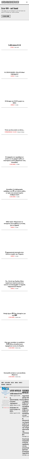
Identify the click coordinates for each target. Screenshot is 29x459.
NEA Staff (17, 47)
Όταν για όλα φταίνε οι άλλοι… (14, 130)
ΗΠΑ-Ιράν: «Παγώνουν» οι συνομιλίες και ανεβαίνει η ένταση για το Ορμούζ (14, 223)
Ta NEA (12, 47)
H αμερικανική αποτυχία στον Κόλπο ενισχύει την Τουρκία (14, 253)
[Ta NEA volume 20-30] (14, 34)
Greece (12, 76)
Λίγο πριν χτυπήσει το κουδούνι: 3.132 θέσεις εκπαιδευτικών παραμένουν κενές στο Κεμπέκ (14, 344)
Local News (12, 164)
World (12, 104)
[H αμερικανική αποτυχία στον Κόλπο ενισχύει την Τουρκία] (14, 241)
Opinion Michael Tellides (10, 132)
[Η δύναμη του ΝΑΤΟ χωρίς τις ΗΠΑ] (14, 90)
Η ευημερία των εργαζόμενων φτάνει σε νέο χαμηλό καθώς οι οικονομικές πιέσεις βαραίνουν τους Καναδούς (14, 159)
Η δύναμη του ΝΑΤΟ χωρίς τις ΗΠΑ (14, 102)
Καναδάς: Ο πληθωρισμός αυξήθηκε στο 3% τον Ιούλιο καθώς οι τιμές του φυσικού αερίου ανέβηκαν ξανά (14, 191)
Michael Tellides (20, 132)
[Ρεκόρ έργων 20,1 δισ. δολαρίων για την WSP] (14, 302)
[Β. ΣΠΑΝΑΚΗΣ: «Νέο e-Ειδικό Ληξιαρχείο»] (14, 61)
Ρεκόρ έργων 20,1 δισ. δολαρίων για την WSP (15, 314)
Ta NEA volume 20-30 (14, 45)
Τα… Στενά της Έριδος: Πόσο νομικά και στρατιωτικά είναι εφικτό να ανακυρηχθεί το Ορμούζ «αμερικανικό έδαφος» (14, 283)
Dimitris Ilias (18, 317)
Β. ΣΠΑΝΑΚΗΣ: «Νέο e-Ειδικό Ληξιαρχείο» (14, 73)
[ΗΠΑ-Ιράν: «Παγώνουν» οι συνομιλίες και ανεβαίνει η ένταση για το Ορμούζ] (14, 211)
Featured (24, 415)
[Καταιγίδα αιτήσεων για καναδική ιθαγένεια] (14, 362)
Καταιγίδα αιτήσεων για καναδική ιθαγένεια (14, 373)
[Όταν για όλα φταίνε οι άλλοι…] (14, 119)
